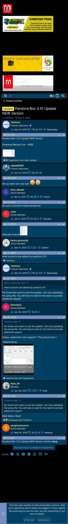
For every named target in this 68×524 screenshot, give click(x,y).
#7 (63, 317)
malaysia (48, 432)
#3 (63, 202)
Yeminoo (9, 117)
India (45, 390)
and (22, 160)
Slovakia (47, 218)
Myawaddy (52, 129)
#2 (63, 178)
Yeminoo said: (11, 321)
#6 (63, 278)
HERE (30, 144)
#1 (64, 135)
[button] (5, 96)
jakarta (45, 247)
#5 (63, 253)
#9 (63, 438)
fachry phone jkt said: (14, 283)
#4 (63, 224)
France (46, 197)
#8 (63, 396)
